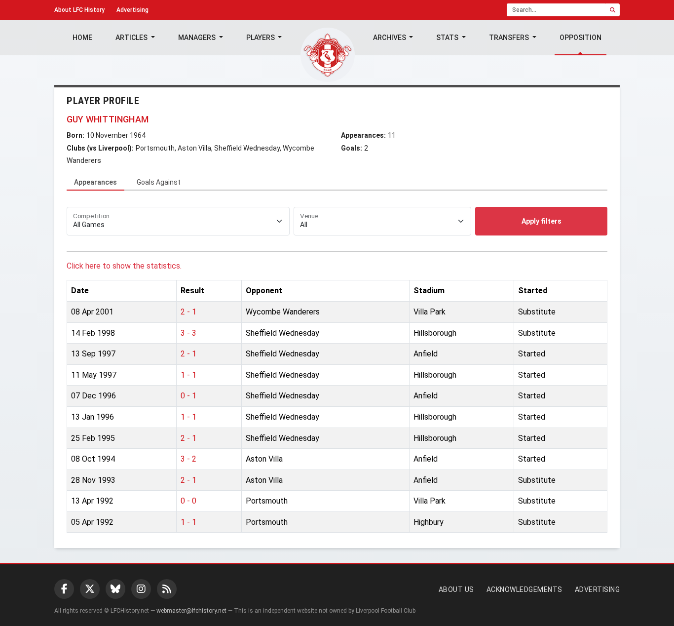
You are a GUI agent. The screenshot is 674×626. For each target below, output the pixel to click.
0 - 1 (188, 395)
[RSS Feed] (167, 589)
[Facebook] (64, 589)
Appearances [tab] (95, 182)
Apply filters (542, 221)
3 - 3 (188, 333)
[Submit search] (612, 9)
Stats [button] (448, 37)
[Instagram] (141, 589)
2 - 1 (188, 311)
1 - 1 (188, 375)
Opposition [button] (580, 37)
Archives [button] (390, 37)
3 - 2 (188, 459)
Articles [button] (132, 37)
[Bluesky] (115, 589)
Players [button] (261, 37)
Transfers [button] (509, 37)
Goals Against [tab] (159, 182)
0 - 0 (188, 501)
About (79, 9)
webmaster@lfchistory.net (191, 610)
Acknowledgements (524, 589)
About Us (456, 589)
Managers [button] (197, 37)
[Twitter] (90, 589)
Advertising (132, 9)
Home (82, 37)
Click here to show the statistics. (124, 266)
